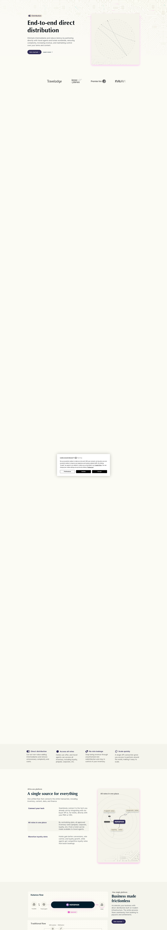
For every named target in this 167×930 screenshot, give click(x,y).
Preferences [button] (90, 467)
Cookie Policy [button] (98, 465)
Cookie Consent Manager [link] (66, 457)
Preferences (67, 471)
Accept (100, 471)
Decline (83, 471)
